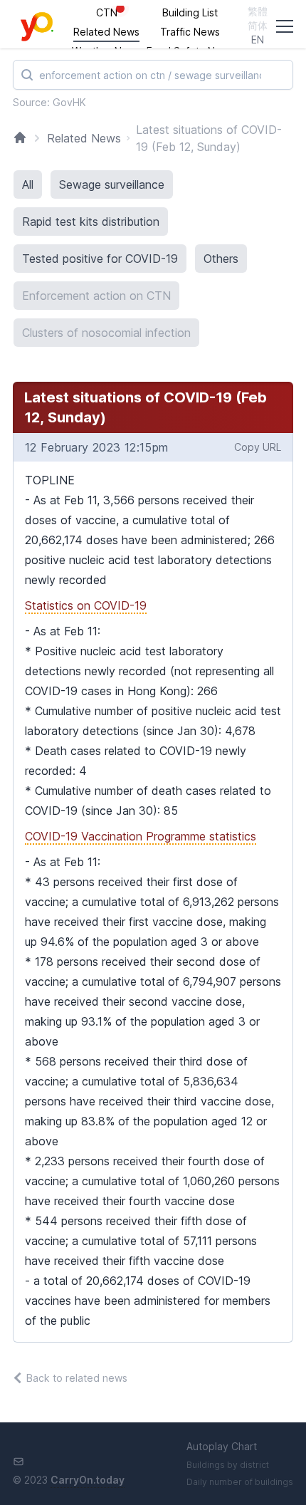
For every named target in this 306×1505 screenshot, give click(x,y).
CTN (106, 12)
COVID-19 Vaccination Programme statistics (140, 836)
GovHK (69, 102)
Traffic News (190, 32)
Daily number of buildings (239, 1482)
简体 (258, 25)
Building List (190, 12)
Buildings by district (227, 1464)
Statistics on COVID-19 (86, 605)
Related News (106, 32)
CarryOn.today (88, 1480)
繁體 (258, 11)
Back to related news (76, 1378)
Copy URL (257, 447)
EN (257, 39)
